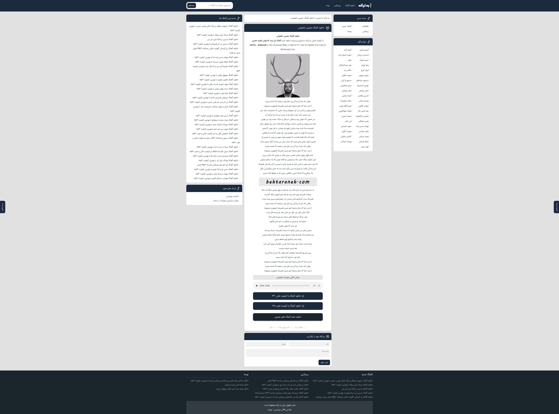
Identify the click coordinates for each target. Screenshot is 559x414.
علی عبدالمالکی (345, 65)
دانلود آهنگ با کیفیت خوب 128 (286, 306)
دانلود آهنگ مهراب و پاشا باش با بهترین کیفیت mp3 (217, 173)
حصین (318, 18)
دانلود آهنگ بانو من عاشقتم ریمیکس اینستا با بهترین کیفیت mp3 (281, 397)
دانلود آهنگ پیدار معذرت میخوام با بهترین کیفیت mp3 (216, 120)
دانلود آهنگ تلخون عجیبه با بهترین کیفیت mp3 (219, 79)
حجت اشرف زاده (344, 55)
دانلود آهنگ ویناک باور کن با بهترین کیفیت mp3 (218, 160)
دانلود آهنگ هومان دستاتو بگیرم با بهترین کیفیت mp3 (216, 178)
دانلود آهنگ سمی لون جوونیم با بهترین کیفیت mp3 (217, 115)
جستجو (191, 5)
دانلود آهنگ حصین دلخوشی (311, 28)
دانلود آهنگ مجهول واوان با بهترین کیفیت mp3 (219, 75)
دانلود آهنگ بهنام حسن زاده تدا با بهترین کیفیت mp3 (216, 57)
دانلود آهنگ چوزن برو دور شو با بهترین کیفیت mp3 (217, 129)
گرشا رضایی (346, 95)
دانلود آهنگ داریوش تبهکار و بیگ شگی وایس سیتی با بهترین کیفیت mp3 (343, 380)
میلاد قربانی (364, 141)
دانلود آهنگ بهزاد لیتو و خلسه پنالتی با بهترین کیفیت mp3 (214, 84)
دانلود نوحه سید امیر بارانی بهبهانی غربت (232, 388)
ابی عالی (348, 121)
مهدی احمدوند (363, 85)
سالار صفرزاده (345, 100)
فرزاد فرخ (365, 70)
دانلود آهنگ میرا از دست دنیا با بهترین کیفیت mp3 (217, 147)
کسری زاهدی (363, 95)
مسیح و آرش (346, 80)
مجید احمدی (346, 126)
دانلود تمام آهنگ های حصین (287, 317)
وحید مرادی (364, 136)
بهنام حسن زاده (362, 126)
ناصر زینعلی (364, 90)
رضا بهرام (365, 65)
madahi (366, 26)
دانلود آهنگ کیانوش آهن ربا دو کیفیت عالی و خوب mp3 (215, 133)
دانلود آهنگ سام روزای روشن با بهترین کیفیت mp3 (217, 88)
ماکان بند (347, 70)
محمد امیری (346, 116)
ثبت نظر (324, 362)
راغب (349, 60)
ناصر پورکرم (346, 90)
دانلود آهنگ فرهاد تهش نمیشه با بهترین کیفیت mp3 (216, 61)
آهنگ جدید (298, 327)
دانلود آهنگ (350, 5)
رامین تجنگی (364, 121)
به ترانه (326, 18)
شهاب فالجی (363, 106)
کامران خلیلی (346, 136)
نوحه (328, 5)
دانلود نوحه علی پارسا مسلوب (236, 384)
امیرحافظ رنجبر (345, 106)
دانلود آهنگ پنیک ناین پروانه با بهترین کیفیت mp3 (217, 35)
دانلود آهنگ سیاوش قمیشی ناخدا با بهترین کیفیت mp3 (215, 97)
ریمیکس (337, 5)
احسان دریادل (363, 55)
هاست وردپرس (232, 196)
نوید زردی (365, 146)
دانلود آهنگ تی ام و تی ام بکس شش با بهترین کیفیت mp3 (214, 102)
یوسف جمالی (346, 141)
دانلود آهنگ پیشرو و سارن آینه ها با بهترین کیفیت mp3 (215, 156)
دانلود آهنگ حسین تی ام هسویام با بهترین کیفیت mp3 (215, 44)
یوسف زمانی (364, 100)
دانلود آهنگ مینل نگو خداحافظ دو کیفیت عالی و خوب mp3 (214, 151)
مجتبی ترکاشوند (362, 116)
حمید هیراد (364, 60)
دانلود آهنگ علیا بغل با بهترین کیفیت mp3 (220, 93)
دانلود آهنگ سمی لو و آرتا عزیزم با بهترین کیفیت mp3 (216, 169)
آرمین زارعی (364, 49)
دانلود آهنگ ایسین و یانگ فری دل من (222, 39)
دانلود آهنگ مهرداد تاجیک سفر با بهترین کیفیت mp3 (216, 124)
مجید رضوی (364, 75)
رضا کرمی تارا (363, 111)
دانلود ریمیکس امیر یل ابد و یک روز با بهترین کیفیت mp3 (285, 384)
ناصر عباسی (364, 131)
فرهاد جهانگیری (345, 111)
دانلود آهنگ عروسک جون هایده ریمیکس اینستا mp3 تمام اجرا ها (281, 393)
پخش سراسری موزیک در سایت (225, 200)
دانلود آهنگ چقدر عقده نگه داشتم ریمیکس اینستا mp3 (285, 388)
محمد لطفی (346, 75)
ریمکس (365, 31)
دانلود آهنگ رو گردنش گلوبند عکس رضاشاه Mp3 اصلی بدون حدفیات (344, 397)
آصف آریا (347, 49)
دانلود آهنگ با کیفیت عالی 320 (286, 296)
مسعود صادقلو (363, 80)
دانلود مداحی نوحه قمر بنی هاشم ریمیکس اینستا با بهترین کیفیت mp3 (219, 380)
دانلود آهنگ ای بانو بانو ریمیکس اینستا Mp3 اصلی (217, 164)
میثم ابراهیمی (345, 85)
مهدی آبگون (346, 131)
